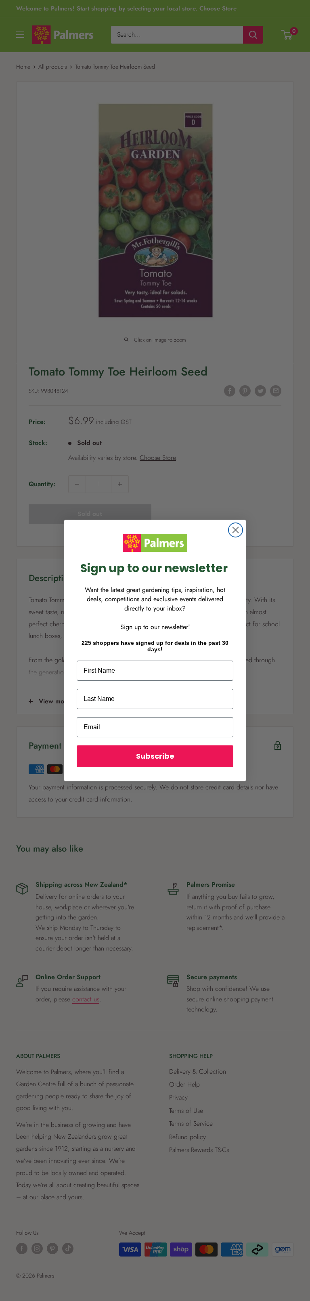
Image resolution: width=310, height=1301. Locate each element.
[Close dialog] (235, 530)
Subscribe (155, 756)
